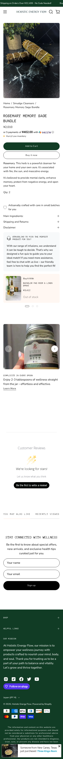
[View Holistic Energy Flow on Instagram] (5, 679)
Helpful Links (11, 629)
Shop (5, 618)
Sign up (31, 585)
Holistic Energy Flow (21, 704)
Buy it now (31, 155)
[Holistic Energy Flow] (32, 11)
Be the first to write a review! (31, 485)
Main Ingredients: (13, 216)
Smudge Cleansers (23, 103)
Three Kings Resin (47, 751)
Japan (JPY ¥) (9, 697)
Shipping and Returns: (16, 221)
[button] (50, 11)
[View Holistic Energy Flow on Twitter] (29, 679)
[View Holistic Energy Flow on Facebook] (21, 679)
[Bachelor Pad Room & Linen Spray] (13, 288)
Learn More (9, 388)
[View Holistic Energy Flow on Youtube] (36, 679)
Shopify (47, 704)
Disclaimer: (9, 227)
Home (6, 103)
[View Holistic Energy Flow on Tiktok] (13, 679)
